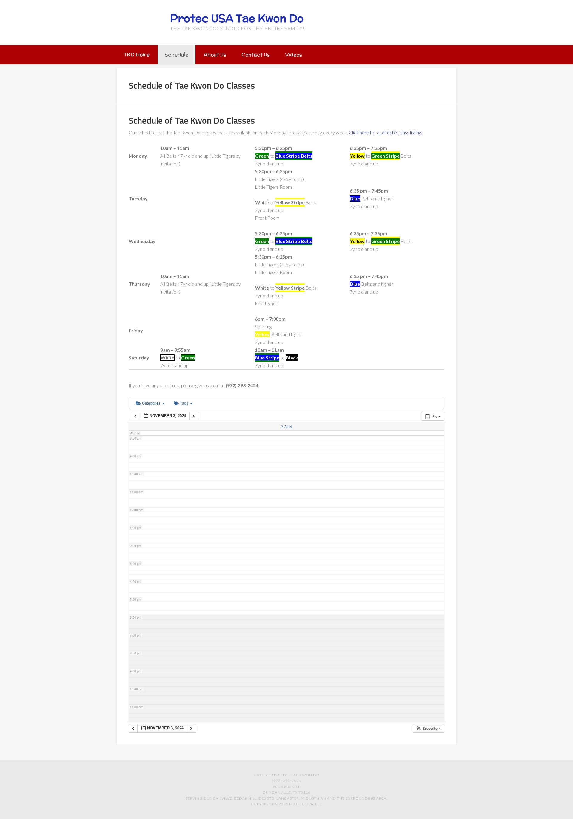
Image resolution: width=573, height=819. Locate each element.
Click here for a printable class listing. (385, 132)
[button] (428, 728)
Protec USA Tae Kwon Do (237, 18)
